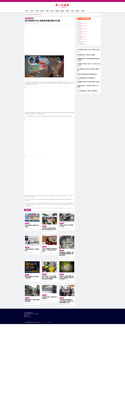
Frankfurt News (43, 322)
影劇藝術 (62, 10)
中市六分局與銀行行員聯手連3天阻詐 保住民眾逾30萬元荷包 (49, 250)
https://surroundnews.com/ (82, 28)
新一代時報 (26, 23)
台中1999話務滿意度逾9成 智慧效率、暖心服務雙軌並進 (87, 90)
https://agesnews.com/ (81, 33)
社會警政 (67, 10)
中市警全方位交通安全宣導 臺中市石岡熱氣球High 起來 (49, 228)
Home (26, 14)
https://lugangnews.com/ (81, 36)
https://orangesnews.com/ (82, 41)
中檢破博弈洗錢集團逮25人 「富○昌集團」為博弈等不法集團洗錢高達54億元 (66, 301)
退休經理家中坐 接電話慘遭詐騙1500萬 (34, 14)
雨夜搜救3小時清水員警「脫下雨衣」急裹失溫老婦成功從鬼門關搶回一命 (66, 277)
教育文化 (52, 10)
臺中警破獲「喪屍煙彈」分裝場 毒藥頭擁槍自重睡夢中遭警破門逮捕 (66, 254)
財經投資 (42, 10)
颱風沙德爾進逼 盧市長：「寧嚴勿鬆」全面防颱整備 (86, 54)
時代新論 (72, 10)
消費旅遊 (47, 10)
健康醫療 (57, 10)
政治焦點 (31, 10)
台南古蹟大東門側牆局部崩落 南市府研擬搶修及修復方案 (87, 74)
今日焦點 (26, 10)
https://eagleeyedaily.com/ (82, 25)
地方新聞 (37, 10)
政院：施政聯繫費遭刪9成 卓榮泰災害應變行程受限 (86, 78)
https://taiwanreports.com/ (82, 23)
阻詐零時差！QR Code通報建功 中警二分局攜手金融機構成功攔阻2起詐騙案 (49, 277)
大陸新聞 (82, 10)
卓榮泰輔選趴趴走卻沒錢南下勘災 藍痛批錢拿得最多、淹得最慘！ (88, 81)
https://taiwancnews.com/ (82, 39)
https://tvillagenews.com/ (82, 44)
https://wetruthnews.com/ (82, 31)
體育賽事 (77, 10)
